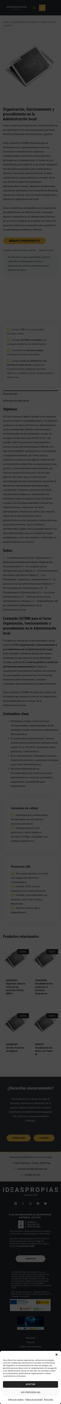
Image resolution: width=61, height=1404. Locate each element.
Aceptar (30, 1384)
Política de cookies (16, 1400)
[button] (56, 1354)
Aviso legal (48, 1400)
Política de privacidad (33, 1400)
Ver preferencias (30, 1392)
